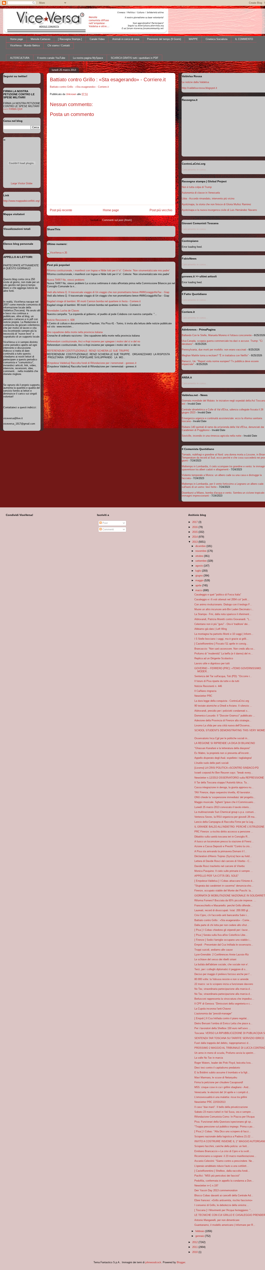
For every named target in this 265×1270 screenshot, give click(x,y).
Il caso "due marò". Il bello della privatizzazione (221, 1107)
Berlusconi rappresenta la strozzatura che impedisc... (224, 998)
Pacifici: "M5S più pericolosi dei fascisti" (217, 1175)
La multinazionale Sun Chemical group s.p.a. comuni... (225, 812)
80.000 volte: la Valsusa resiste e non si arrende (221, 979)
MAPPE (193, 39)
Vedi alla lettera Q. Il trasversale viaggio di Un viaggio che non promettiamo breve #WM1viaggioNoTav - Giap (108, 292)
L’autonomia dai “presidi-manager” (213, 1013)
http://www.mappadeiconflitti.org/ (21, 200)
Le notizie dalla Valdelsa (195, 82)
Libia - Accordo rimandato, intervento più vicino (208, 198)
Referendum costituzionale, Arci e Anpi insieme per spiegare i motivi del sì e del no (93, 341)
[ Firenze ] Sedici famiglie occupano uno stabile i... (222, 939)
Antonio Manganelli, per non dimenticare (216, 1220)
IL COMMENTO (244, 39)
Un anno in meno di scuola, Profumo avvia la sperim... (224, 1052)
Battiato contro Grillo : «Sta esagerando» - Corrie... (222, 920)
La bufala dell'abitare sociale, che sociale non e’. (221, 964)
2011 (195, 1247)
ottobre (199, 556)
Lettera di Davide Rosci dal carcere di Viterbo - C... (223, 861)
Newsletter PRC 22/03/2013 (209, 1101)
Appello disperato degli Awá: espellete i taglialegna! (223, 757)
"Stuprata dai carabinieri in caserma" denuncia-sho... (223, 885)
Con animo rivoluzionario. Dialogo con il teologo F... (223, 604)
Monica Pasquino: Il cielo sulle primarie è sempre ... (223, 870)
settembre (201, 560)
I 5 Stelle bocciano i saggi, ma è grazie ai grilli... (221, 638)
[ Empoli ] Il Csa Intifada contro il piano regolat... (221, 1018)
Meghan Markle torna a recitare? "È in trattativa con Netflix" (215, 355)
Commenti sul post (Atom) (117, 220)
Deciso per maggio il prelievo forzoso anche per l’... (223, 974)
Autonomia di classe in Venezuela (201, 192)
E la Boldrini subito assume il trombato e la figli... (222, 1072)
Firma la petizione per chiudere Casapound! (218, 1082)
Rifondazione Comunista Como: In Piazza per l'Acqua (224, 1116)
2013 (195, 541)
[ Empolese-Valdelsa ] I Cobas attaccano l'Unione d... (224, 880)
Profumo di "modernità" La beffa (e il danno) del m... (223, 653)
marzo (199, 590)
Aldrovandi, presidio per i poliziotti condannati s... (222, 710)
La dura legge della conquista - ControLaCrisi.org (221, 700)
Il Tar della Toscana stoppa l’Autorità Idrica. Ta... (221, 782)
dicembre (200, 546)
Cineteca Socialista (216, 39)
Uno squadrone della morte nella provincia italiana (75, 332)
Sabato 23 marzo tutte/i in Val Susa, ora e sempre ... (224, 1111)
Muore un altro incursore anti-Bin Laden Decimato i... (224, 609)
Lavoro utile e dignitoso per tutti (212, 663)
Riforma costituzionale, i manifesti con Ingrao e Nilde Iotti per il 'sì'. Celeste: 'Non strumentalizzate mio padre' (108, 270)
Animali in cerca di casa (125, 39)
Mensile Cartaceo (40, 39)
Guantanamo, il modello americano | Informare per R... (224, 1224)
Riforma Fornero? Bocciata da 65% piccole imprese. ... (225, 900)
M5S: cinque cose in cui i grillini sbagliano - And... (222, 1087)
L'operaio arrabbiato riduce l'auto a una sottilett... (221, 1165)
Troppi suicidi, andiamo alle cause (213, 949)
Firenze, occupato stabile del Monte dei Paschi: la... (223, 890)
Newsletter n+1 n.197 (206, 1185)
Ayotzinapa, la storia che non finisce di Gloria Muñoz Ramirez (216, 204)
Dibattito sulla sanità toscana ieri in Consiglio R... (222, 836)
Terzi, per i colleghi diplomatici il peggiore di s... (221, 969)
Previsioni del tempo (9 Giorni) (164, 39)
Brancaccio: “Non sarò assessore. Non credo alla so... (224, 648)
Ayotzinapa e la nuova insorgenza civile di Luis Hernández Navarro (219, 209)
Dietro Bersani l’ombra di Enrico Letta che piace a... (223, 1023)
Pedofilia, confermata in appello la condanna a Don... (224, 1180)
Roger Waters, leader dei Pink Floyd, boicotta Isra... (223, 1062)
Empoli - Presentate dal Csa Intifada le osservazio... (223, 944)
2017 (195, 522)
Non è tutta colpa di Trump (197, 187)
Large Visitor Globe (21, 183)
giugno (199, 575)
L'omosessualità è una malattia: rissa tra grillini (220, 1097)
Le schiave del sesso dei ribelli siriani (215, 959)
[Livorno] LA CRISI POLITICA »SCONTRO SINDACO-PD (226, 767)
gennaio (200, 1236)
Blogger (181, 1262)
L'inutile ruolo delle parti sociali (211, 762)
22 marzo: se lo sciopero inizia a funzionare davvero (223, 984)
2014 (195, 536)
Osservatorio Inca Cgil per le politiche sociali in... (221, 738)
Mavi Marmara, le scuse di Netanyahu (215, 1077)
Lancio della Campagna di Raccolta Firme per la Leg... (224, 821)
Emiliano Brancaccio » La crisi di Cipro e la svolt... (222, 1151)
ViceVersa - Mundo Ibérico (25, 45)
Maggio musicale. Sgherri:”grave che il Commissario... (224, 802)
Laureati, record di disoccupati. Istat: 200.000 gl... (222, 910)
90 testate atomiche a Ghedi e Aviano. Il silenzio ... (223, 705)
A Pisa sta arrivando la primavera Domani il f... (220, 851)
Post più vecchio (161, 210)
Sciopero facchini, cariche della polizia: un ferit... (221, 1146)
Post (105, 523)
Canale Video (97, 39)
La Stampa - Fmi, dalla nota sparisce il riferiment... (222, 614)
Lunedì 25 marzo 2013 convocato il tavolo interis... (222, 807)
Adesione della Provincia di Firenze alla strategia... (222, 720)
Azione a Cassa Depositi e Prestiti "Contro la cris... (223, 846)
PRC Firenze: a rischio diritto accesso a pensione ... (223, 831)
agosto (199, 565)
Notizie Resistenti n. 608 (60, 319)
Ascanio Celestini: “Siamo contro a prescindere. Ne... (224, 1160)
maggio (199, 580)
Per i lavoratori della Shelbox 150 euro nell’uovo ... (222, 1028)
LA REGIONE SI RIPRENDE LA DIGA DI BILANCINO (224, 743)
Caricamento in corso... (195, 169)
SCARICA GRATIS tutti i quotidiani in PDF (134, 57)
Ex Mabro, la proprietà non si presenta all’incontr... (222, 753)
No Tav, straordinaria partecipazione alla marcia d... (223, 988)
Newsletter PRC (203, 695)
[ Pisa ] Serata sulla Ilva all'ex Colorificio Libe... (221, 934)
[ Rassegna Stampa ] (70, 39)
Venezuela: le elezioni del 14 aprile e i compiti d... (222, 1092)
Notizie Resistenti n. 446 (208, 686)
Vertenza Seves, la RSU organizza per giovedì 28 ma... (225, 816)
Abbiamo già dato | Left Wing (210, 628)
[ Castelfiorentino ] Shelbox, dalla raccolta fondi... (222, 1170)
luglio (198, 570)
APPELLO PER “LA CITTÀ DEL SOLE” (216, 875)
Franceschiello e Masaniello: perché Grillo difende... (223, 905)
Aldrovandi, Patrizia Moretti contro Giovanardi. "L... (223, 619)
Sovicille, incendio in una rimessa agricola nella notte (211, 435)
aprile (198, 585)
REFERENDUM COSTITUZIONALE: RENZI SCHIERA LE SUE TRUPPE (88, 350)
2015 (195, 531)
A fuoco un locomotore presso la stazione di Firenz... (224, 841)
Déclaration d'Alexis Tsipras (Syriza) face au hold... (223, 856)
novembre (201, 550)
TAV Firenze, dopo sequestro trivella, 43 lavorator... (223, 792)
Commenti (108, 529)
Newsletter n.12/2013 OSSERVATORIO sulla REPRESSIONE (229, 777)
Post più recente (61, 210)
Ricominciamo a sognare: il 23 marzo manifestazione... (225, 1156)
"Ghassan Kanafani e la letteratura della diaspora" (222, 748)
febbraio (200, 1231)
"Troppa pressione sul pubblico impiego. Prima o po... (224, 1126)
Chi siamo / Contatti (59, 45)
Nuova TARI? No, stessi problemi (65, 279)
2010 (195, 1252)
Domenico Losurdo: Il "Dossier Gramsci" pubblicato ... (224, 715)
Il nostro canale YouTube (51, 57)
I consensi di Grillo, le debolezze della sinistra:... (221, 1205)
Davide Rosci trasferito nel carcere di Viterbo (219, 866)
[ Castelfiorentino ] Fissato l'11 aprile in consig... (221, 643)
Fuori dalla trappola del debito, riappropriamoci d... (222, 1043)
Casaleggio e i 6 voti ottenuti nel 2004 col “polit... (221, 599)
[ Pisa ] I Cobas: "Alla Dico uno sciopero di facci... (222, 1131)
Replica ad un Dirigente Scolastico (213, 658)
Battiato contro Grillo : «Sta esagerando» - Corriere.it (79, 86)
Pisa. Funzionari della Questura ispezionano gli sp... (223, 1121)
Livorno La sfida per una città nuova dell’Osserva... (223, 725)
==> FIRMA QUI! (13, 109)
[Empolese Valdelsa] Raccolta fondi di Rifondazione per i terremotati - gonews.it (91, 363)
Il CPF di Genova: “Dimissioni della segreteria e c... (223, 1003)
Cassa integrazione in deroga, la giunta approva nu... (224, 787)
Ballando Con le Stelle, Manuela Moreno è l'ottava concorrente (217, 335)
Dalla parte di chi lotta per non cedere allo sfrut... (221, 925)
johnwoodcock (153, 1262)
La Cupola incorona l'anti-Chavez (212, 1008)
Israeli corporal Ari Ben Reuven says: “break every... (223, 772)
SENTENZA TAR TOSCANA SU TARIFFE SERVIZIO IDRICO (229, 1038)
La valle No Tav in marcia (208, 1057)
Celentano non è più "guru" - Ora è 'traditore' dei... (222, 624)
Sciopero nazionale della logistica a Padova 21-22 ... (223, 1136)
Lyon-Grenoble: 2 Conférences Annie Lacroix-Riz (221, 954)
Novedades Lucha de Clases (63, 310)
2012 (195, 1242)
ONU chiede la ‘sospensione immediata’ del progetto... (224, 797)
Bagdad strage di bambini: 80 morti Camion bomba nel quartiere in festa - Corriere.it (94, 301)
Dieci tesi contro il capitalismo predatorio (217, 1067)
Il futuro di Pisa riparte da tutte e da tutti (216, 681)
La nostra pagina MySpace (88, 57)
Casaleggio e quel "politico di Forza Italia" (217, 594)
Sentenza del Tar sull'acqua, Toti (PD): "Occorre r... (223, 676)
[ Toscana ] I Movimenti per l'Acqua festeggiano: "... (223, 1210)
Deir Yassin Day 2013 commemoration (215, 1190)
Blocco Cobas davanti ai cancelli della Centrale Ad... (223, 1195)
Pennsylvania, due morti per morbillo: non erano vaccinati (214, 349)
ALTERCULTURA (19, 57)
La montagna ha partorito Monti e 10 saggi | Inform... (223, 633)
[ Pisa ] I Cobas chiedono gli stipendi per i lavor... (222, 929)
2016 (195, 527)
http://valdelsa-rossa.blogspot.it (199, 88)
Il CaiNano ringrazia (205, 691)
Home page (16, 39)
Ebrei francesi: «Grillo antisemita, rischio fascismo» (223, 1200)
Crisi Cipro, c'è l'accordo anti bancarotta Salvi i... (221, 915)
